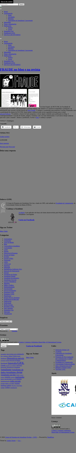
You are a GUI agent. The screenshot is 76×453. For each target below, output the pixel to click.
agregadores (3, 354)
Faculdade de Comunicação (64, 203)
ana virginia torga (12, 354)
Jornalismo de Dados (10, 274)
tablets (9, 385)
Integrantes (7, 22)
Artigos (10, 27)
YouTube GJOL (60, 369)
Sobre (10, 15)
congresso (5, 356)
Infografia (7, 267)
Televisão (7, 312)
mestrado (13, 377)
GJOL (6, 262)
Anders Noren (11, 440)
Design (6, 251)
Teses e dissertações (10, 24)
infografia (19, 365)
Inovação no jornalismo (13, 367)
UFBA (7, 388)
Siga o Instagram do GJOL (63, 366)
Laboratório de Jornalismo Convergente (20, 20)
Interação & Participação (11, 271)
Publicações (7, 26)
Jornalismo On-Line (10, 280)
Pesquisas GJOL (9, 292)
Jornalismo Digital (9, 276)
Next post (12, 147)
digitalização (4, 358)
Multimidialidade (9, 287)
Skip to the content (6, 1)
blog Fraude (31, 110)
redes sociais (15, 381)
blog (37, 117)
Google (3, 365)
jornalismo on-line (8, 375)
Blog (5, 244)
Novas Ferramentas (10, 290)
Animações (7, 241)
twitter (3, 387)
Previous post (4, 147)
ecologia (8, 360)
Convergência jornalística (12, 246)
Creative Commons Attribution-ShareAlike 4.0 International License (40, 342)
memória (7, 377)
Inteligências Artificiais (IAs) (13, 269)
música (2, 379)
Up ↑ (19, 440)
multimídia (19, 377)
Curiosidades (8, 248)
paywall (14, 379)
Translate (14, 331)
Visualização (8, 314)
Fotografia (7, 260)
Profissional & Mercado (11, 299)
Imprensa (7, 265)
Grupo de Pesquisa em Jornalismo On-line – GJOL (21, 437)
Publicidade (7, 303)
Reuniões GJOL (9, 306)
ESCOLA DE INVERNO (12, 35)
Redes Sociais (8, 305)
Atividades (11, 17)
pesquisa (19, 379)
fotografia (12, 363)
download (3, 360)
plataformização (5, 381)
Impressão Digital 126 (62, 350)
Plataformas (7, 296)
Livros (10, 29)
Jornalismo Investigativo (11, 278)
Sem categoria (4, 143)
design (18, 356)
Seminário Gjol (8, 31)
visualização (13, 387)
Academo (22, 212)
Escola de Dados (9, 255)
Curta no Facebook (26, 220)
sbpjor (7, 383)
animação (20, 354)
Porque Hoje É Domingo (12, 298)
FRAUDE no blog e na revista (20, 69)
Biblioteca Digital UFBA (63, 367)
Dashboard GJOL (9, 33)
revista (3, 383)
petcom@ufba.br (5, 114)
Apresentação (8, 13)
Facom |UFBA (8, 258)
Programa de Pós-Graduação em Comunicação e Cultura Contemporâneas (64, 358)
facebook (4, 363)
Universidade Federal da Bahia (65, 364)
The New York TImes (17, 385)
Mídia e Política (9, 285)
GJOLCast (7, 264)
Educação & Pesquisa (11, 253)
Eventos (6, 257)
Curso (6, 249)
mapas (18, 375)
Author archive (4, 136)
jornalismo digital (14, 372)
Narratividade (8, 289)
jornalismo (6, 369)
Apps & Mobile (9, 242)
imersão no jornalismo (11, 365)
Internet (6, 273)
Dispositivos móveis (15, 358)
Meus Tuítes (4, 231)
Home (6, 11)
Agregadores (8, 239)
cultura (10, 356)
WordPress (50, 437)
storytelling (11, 383)
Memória (11, 19)
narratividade (8, 379)
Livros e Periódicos (10, 281)
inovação (3, 367)
